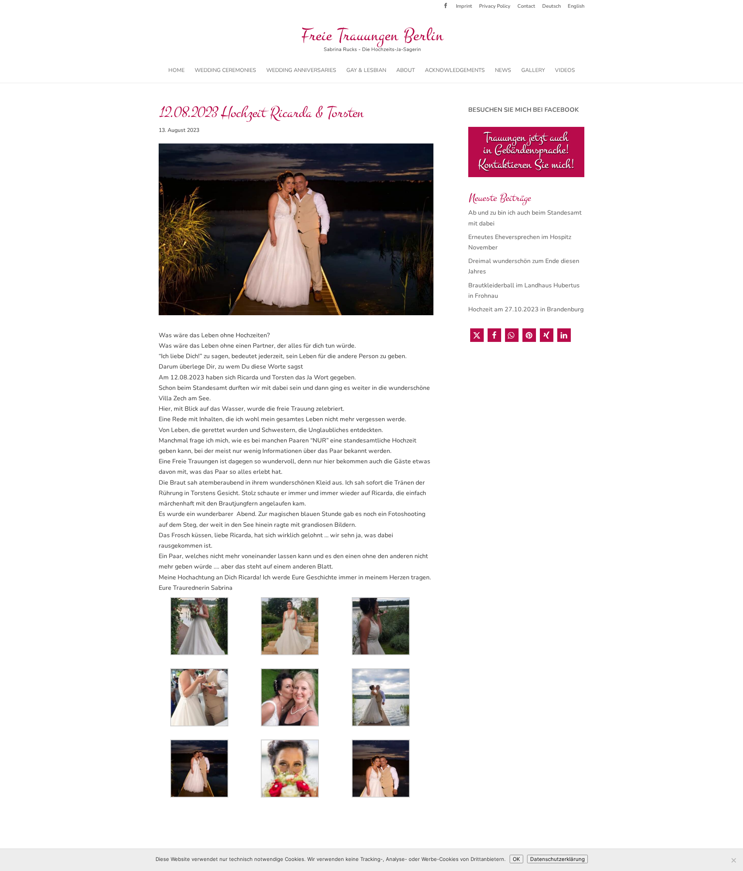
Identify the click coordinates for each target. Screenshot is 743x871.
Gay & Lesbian (366, 71)
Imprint (464, 7)
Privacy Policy (494, 7)
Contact (526, 7)
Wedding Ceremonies (225, 71)
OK (516, 859)
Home (176, 71)
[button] (477, 335)
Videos (565, 71)
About (405, 71)
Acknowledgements (455, 71)
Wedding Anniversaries (301, 71)
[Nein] (733, 860)
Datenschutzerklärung (557, 859)
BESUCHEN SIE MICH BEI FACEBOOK (523, 110)
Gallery (533, 71)
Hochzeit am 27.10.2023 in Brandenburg (526, 309)
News (503, 71)
